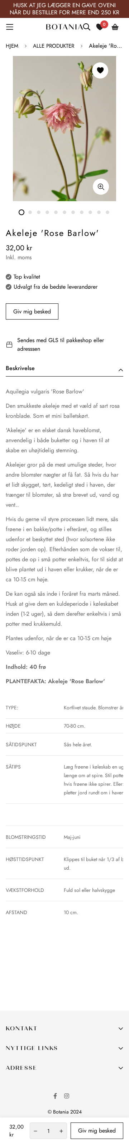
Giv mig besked (32, 311)
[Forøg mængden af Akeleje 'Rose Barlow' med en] (61, 1131)
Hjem (12, 46)
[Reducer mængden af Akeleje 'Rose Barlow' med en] (35, 1131)
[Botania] (64, 27)
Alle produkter (53, 46)
